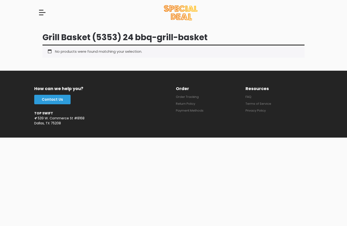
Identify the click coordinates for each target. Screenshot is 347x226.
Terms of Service (258, 104)
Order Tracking (187, 97)
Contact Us (52, 99)
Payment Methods (189, 111)
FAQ (248, 97)
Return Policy (185, 104)
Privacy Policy (255, 111)
